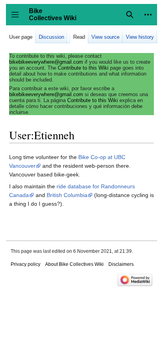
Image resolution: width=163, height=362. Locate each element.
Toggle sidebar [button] (17, 18)
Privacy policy (25, 264)
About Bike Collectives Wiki (74, 264)
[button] (148, 15)
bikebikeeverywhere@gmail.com (46, 62)
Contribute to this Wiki (83, 68)
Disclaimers (121, 264)
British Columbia (67, 195)
